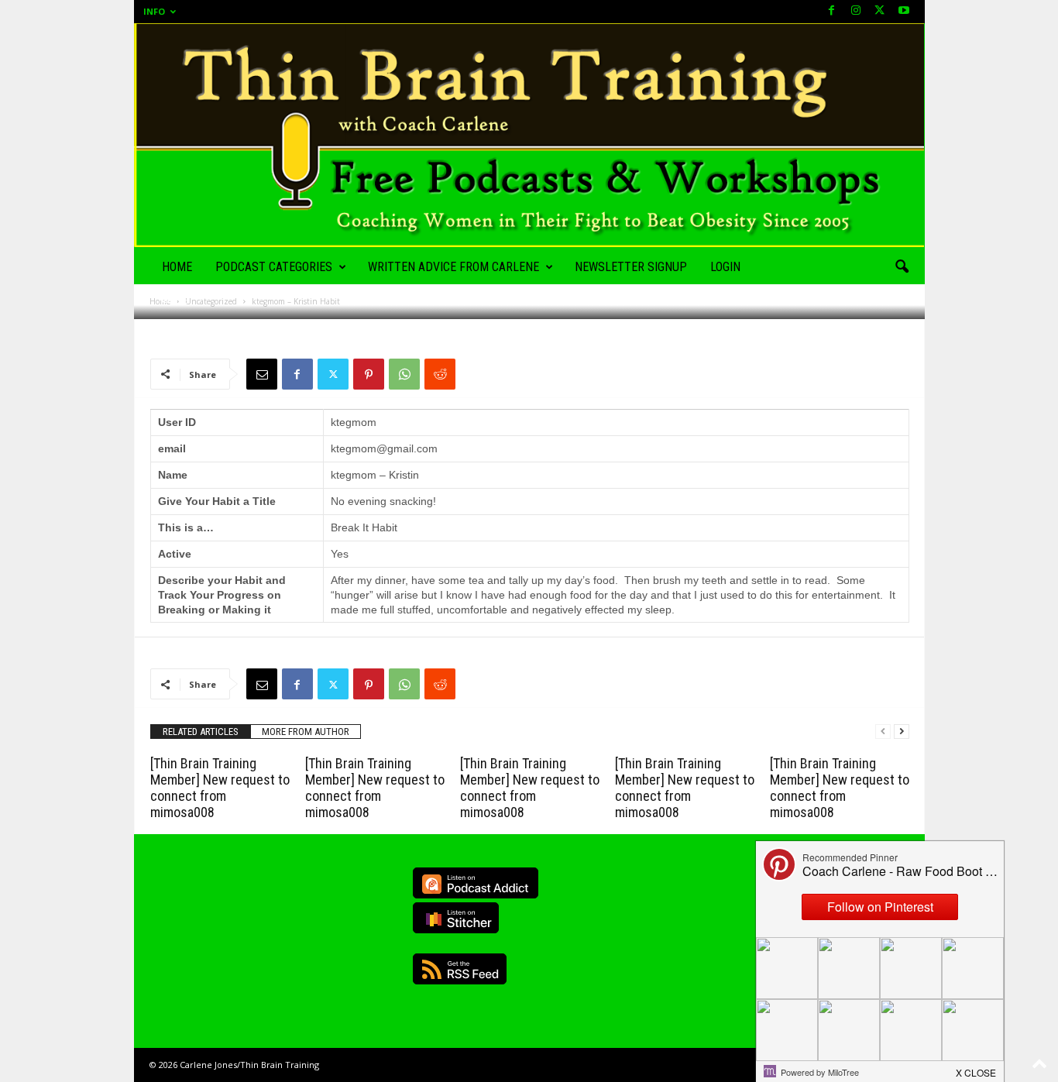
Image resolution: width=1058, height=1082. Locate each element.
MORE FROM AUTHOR (305, 731)
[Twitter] (333, 374)
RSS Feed (460, 968)
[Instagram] (856, 11)
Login (725, 266)
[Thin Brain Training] (529, 135)
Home (177, 266)
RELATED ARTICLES (201, 731)
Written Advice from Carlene (453, 266)
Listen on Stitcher (456, 917)
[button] (902, 267)
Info (154, 11)
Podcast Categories (273, 266)
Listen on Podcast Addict (475, 882)
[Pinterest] (368, 374)
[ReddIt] (439, 374)
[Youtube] (904, 11)
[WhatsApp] (404, 374)
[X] (880, 11)
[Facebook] (832, 11)
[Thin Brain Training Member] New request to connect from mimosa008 (220, 787)
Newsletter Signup (631, 266)
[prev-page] (883, 731)
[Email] (261, 374)
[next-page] (901, 731)
